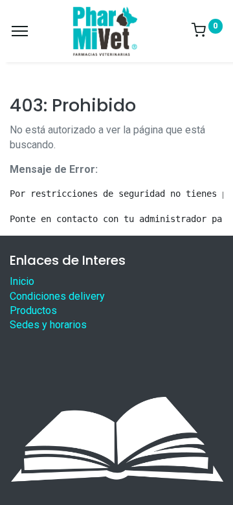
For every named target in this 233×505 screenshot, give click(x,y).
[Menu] (19, 31)
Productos (33, 310)
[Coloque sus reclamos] (116, 438)
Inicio (22, 281)
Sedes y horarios (48, 325)
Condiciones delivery (57, 296)
